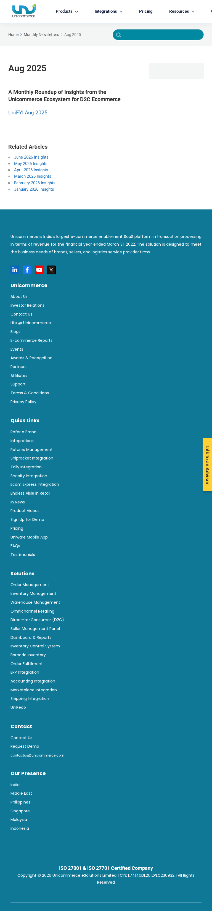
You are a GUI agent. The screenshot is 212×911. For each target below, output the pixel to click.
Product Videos (24, 510)
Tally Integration (26, 467)
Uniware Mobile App (29, 537)
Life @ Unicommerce (30, 322)
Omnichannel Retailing (32, 611)
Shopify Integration (28, 476)
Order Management (29, 584)
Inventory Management (33, 593)
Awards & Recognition (31, 358)
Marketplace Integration (33, 690)
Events (16, 349)
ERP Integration (24, 672)
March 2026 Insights (32, 176)
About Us (19, 296)
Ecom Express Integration (34, 484)
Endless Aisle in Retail (30, 493)
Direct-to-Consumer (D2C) (37, 620)
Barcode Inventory (28, 655)
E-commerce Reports (31, 340)
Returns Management (31, 449)
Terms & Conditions (29, 393)
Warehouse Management (35, 602)
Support (18, 384)
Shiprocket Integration (31, 458)
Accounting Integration (32, 681)
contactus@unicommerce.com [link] (37, 755)
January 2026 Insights (34, 189)
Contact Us (21, 314)
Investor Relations (27, 305)
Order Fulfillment (26, 663)
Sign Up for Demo (27, 519)
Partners (18, 366)
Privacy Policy (23, 402)
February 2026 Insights (34, 182)
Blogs (15, 331)
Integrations (22, 440)
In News (17, 502)
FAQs (15, 545)
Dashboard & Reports (30, 637)
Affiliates (18, 375)
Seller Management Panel (35, 628)
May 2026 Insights (30, 163)
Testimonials (22, 554)
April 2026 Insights (31, 169)
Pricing (146, 11)
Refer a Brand (23, 432)
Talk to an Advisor (207, 465)
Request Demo (24, 746)
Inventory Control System (35, 646)
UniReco (18, 707)
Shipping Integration (29, 698)
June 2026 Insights (31, 157)
